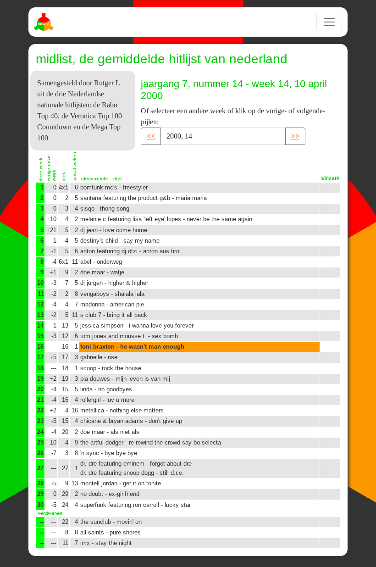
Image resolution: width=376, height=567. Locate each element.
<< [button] (151, 136)
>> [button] (295, 136)
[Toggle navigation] (329, 22)
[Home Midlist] (45, 22)
